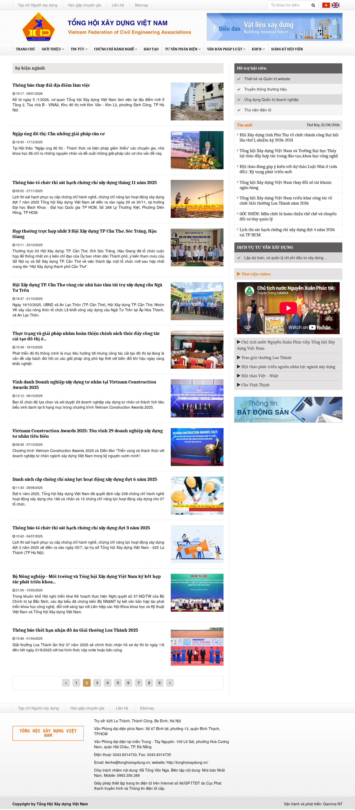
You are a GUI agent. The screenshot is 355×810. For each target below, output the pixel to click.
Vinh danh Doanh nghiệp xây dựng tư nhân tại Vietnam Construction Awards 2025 (84, 384)
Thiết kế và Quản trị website (267, 78)
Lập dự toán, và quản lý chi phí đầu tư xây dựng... (285, 257)
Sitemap (141, 5)
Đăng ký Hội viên (287, 49)
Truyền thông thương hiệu (265, 89)
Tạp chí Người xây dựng (37, 5)
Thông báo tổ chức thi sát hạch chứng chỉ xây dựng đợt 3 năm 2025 (81, 528)
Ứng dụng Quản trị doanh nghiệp (271, 99)
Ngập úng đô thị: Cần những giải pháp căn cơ (58, 134)
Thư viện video (255, 274)
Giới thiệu (52, 49)
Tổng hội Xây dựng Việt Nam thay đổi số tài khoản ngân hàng (285, 185)
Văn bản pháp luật (225, 49)
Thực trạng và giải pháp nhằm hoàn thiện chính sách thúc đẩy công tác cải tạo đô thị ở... (86, 336)
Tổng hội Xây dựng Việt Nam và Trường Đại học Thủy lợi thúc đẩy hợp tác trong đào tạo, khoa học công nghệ (289, 153)
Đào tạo (151, 49)
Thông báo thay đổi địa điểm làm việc (51, 85)
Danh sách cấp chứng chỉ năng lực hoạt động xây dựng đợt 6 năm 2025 (84, 479)
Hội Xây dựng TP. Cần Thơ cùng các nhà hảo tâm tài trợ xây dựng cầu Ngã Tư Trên (87, 287)
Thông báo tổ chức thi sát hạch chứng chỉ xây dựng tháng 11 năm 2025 (84, 182)
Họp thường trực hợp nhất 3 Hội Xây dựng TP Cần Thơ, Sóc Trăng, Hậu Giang (84, 233)
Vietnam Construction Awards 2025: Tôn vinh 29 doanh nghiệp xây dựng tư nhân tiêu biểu (87, 433)
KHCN (257, 49)
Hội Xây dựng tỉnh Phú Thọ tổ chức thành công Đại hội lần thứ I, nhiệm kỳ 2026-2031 (289, 137)
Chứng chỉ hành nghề (114, 49)
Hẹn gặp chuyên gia (84, 5)
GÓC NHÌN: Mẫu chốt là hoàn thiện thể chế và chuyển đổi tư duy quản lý (288, 216)
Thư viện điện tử (257, 109)
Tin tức (78, 49)
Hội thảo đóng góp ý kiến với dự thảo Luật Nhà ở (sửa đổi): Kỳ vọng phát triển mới (288, 169)
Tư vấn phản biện (181, 49)
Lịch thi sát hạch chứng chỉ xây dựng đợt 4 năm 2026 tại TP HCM (287, 232)
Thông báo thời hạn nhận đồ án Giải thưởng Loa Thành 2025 (75, 630)
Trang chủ (25, 49)
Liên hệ (118, 5)
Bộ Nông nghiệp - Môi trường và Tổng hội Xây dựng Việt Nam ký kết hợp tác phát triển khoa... (86, 579)
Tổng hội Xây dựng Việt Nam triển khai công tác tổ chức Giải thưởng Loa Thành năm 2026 (286, 200)
